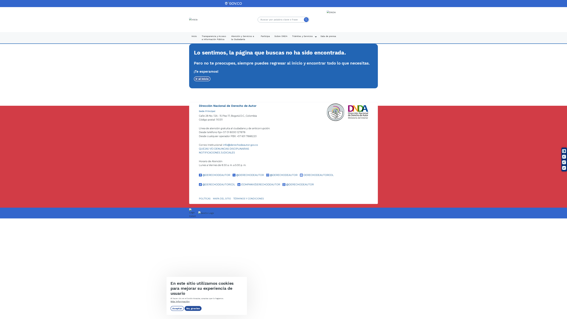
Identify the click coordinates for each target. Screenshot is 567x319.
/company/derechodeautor (260, 184)
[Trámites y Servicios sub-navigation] (316, 38)
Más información (180, 301)
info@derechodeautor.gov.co (241, 145)
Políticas (205, 198)
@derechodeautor (216, 175)
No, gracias (193, 308)
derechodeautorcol (319, 175)
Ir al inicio (202, 78)
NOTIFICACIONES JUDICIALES (217, 152)
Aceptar (177, 308)
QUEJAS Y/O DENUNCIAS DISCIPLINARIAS (224, 148)
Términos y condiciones (248, 198)
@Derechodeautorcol (219, 184)
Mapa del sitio (222, 198)
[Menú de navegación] (563, 7)
